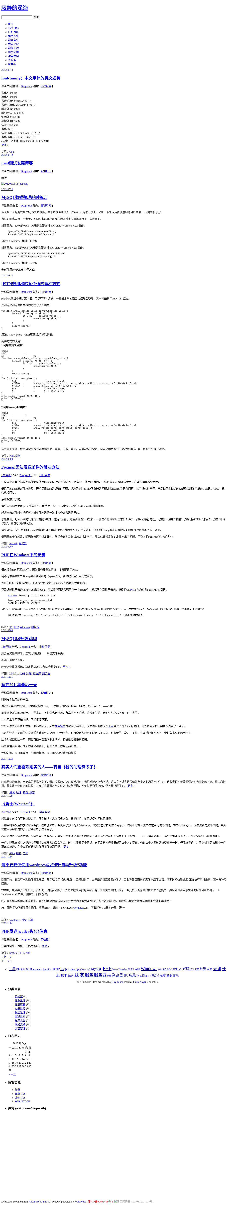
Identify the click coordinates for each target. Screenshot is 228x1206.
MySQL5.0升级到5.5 (19, 638)
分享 (192, 969)
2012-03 (7, 275)
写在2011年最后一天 (19, 685)
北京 (197, 969)
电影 (25, 853)
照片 (126, 975)
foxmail (13, 543)
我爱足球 (13, 44)
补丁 (149, 976)
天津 (217, 968)
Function (47, 969)
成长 (12, 792)
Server (115, 969)
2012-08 (7, 154)
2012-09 (7, 69)
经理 (18, 792)
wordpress (78, 907)
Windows (12, 595)
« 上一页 (6, 956)
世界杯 (169, 969)
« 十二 (12, 1074)
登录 (17, 1089)
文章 (20, 1093)
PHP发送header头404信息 (24, 931)
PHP (11, 455)
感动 (12, 853)
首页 (10, 24)
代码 (22, 673)
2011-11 (7, 795)
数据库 (37, 673)
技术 (64, 975)
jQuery (83, 969)
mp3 (88, 969)
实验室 (12, 60)
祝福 (139, 975)
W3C (131, 969)
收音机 (71, 975)
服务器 (23, 543)
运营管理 (13, 56)
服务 (89, 975)
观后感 (155, 975)
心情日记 (13, 28)
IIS (11, 627)
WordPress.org (22, 1101)
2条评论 (6, 812)
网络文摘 (13, 52)
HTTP (21, 952)
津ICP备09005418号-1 (100, 1201)
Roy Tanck (117, 981)
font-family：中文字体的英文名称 (31, 78)
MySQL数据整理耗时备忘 (24, 197)
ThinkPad (123, 969)
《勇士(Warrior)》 (18, 804)
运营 (32, 792)
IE (62, 969)
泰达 (109, 976)
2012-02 (7, 546)
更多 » (5, 145)
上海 (110, 726)
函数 (18, 455)
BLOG (20, 969)
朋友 (18, 853)
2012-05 (7, 189)
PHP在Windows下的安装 (23, 555)
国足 (209, 969)
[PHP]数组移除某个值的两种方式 (30, 284)
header (12, 952)
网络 (144, 975)
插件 (31, 920)
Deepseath (26, 86)
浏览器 (117, 975)
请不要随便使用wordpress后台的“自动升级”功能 (44, 865)
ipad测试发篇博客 (17, 163)
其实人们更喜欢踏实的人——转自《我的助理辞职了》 (49, 767)
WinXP (162, 969)
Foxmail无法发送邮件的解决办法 (30, 467)
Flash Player (139, 981)
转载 (25, 792)
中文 (175, 969)
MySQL (13, 673)
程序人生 (13, 36)
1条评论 (6, 475)
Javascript (74, 969)
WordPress (80, 1201)
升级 (29, 673)
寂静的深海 (14, 8)
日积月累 (13, 32)
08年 (12, 969)
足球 (163, 975)
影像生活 (13, 48)
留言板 (12, 64)
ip (65, 969)
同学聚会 (60, 726)
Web (137, 969)
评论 (20, 1097)
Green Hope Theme (39, 1201)
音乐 (176, 975)
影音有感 (13, 40)
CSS (11, 151)
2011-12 (7, 676)
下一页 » (6, 960)
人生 (180, 969)
